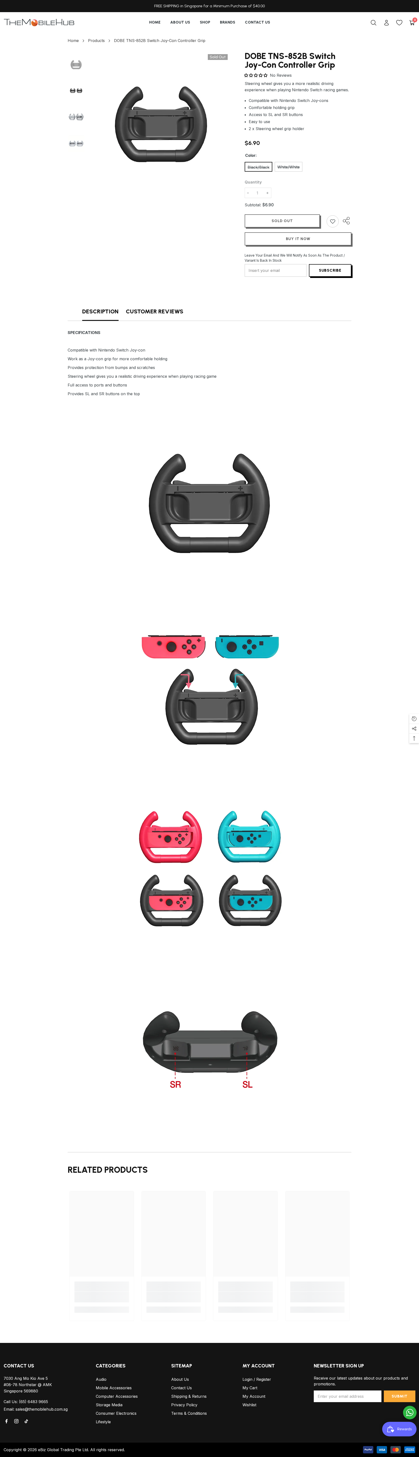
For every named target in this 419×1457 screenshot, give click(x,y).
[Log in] (386, 23)
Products (96, 40)
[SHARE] (345, 220)
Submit (400, 1396)
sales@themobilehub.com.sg (42, 1409)
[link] (101, 1297)
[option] (161, 121)
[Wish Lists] (399, 23)
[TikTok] (27, 1421)
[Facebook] (7, 1421)
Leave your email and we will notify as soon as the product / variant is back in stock (295, 257)
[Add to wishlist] (333, 221)
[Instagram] (17, 1421)
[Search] (374, 22)
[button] (256, 75)
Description (100, 311)
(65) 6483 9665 (33, 1401)
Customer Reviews (154, 311)
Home (73, 40)
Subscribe (330, 270)
